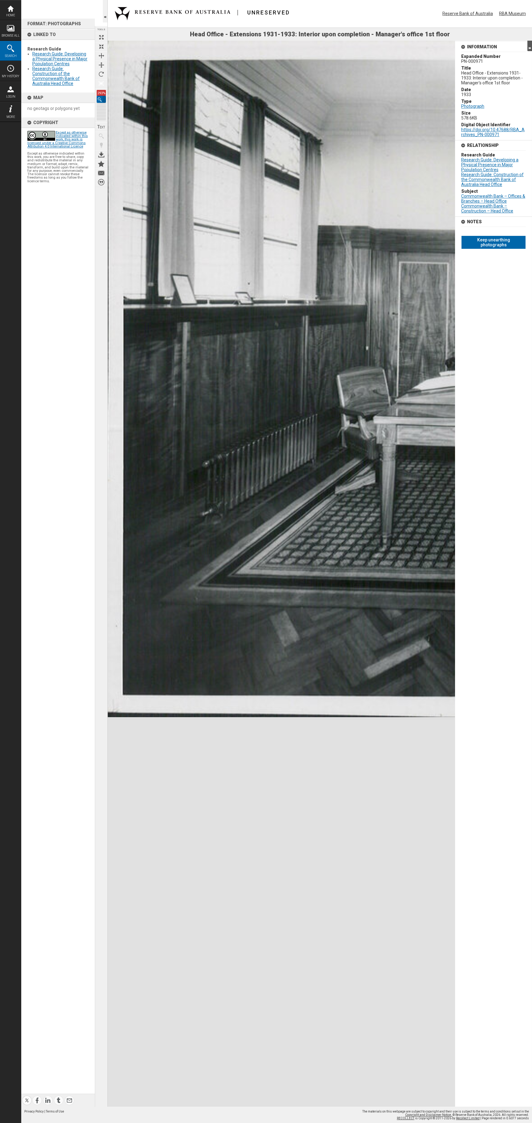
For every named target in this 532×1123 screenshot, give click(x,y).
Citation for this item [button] (101, 182)
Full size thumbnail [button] (101, 37)
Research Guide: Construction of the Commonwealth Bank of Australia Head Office (56, 76)
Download (101, 154)
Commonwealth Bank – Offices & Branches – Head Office (493, 199)
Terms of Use (55, 1111)
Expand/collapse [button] (529, 46)
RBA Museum (512, 13)
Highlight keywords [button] (101, 145)
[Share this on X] (27, 1096)
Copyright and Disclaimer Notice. (429, 1115)
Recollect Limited (468, 1118)
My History (10, 76)
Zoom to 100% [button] (101, 83)
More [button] (10, 117)
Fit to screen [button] (101, 46)
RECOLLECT (405, 1118)
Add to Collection (101, 163)
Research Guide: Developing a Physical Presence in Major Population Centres (59, 58)
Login (10, 96)
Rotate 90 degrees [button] (101, 74)
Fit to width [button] (101, 55)
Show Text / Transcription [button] (101, 126)
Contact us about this (101, 173)
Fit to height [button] (101, 65)
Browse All (11, 35)
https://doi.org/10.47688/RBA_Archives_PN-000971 (493, 132)
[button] (101, 99)
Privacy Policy (34, 1111)
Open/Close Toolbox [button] (105, 11)
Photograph (472, 106)
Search (11, 56)
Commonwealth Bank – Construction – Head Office (487, 208)
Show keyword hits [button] (101, 136)
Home (10, 15)
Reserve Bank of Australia (467, 13)
